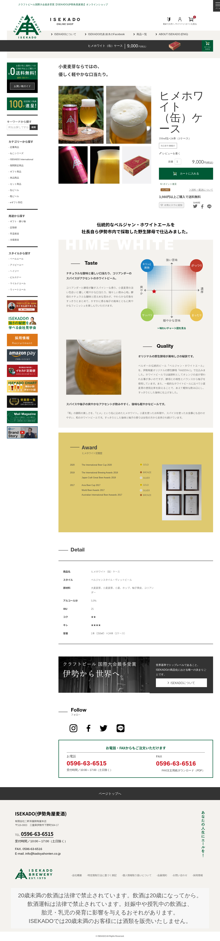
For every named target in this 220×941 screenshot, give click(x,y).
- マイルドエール (17, 283)
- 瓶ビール (14, 196)
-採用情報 (197, 875)
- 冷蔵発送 (14, 240)
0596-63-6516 (176, 763)
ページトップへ (110, 793)
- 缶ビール (14, 190)
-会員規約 (162, 875)
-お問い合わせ (179, 875)
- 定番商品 (14, 147)
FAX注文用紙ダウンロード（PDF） (183, 770)
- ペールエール (16, 259)
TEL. (34, 835)
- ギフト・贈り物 (17, 221)
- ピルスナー (15, 277)
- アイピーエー (16, 265)
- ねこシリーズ (16, 153)
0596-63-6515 (87, 763)
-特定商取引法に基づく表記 (102, 875)
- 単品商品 (14, 178)
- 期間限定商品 (16, 165)
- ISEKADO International (21, 159)
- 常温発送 (14, 233)
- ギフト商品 (15, 171)
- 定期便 (13, 227)
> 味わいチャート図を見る (172, 328)
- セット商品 (15, 184)
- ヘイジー (14, 271)
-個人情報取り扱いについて (137, 875)
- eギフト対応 (16, 202)
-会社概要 (76, 875)
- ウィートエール (17, 289)
